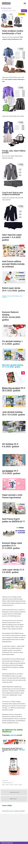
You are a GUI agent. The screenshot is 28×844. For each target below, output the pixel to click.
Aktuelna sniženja (7, 782)
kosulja (11, 784)
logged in (11, 811)
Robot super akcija (11, 288)
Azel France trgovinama (12, 496)
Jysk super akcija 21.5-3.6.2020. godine (13, 571)
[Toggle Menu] (25, 3)
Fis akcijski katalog (11, 341)
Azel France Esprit (11, 519)
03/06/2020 (5, 780)
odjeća (20, 784)
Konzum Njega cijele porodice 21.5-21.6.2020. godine (12, 545)
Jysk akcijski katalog (12, 412)
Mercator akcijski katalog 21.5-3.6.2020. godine (12, 366)
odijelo (16, 784)
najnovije (13, 735)
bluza (4, 784)
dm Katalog (7, 444)
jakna (8, 784)
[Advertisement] (14, 828)
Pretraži (23, 10)
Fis (12, 782)
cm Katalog (7, 471)
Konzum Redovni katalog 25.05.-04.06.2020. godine (11, 316)
